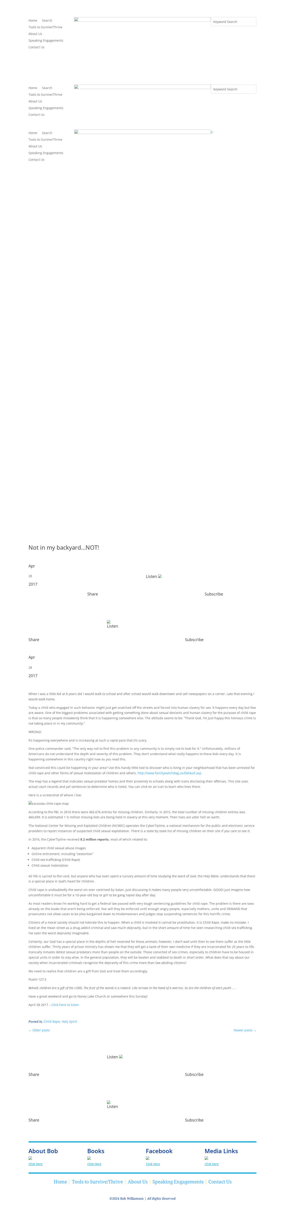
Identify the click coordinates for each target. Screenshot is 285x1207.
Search (47, 20)
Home (32, 20)
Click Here (35, 1164)
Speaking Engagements (45, 41)
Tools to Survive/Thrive (45, 27)
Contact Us (36, 47)
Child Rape (52, 1021)
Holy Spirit (69, 1021)
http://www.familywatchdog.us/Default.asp (170, 773)
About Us (35, 34)
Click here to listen (65, 1005)
